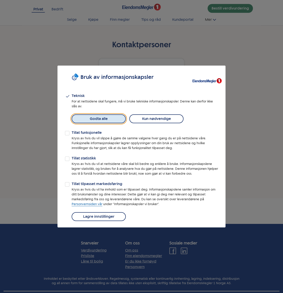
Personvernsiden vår (87, 204)
